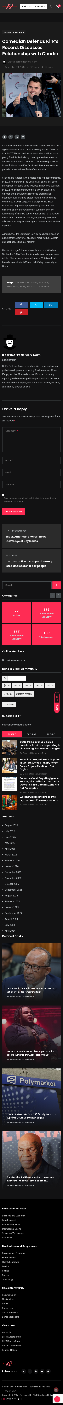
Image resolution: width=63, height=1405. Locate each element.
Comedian (31, 282)
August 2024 (11, 919)
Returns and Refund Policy (14, 1387)
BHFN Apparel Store (11, 1336)
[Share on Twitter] (10, 137)
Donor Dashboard (10, 1317)
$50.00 (49, 685)
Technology (7, 1279)
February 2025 (12, 901)
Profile (5, 1303)
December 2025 (13, 872)
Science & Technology (13, 1233)
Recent (12, 734)
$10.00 (17, 685)
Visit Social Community (33, 6)
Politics (5, 1270)
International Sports (11, 1229)
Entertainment (9, 1220)
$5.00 (7, 685)
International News (14, 32)
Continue (9, 704)
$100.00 (8, 694)
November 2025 (13, 878)
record (31, 286)
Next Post (11, 555)
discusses (12, 286)
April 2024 (10, 930)
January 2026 (12, 866)
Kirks (22, 286)
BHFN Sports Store (11, 1341)
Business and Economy (13, 1215)
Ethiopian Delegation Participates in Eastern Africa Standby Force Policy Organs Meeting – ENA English (40, 764)
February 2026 (12, 860)
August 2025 (11, 895)
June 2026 (10, 837)
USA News (7, 1237)
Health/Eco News (10, 1262)
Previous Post (20, 530)
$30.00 (38, 685)
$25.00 (28, 685)
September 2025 (13, 889)
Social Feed (7, 1308)
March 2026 (11, 854)
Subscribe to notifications (17, 724)
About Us (6, 1332)
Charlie (20, 282)
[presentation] (52, 595)
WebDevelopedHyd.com (44, 1395)
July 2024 (10, 925)
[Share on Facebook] (4, 137)
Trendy (51, 734)
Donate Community (11, 1345)
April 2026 (10, 848)
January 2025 (12, 907)
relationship (43, 286)
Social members (10, 1312)
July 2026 (10, 831)
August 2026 (11, 825)
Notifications (8, 1299)
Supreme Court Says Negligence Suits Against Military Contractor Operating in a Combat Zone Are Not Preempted (39, 783)
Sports (5, 1275)
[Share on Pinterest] (23, 137)
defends (43, 282)
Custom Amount (24, 694)
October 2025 (12, 884)
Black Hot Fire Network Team (21, 355)
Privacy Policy (10, 1391)
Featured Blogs (9, 1350)
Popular (31, 734)
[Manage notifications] (56, 1389)
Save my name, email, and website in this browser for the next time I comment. (30, 500)
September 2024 (13, 913)
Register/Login (9, 1295)
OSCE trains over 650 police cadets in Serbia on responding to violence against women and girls (40, 745)
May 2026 (10, 843)
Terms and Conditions (40, 1387)
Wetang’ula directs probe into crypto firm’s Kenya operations (39, 798)
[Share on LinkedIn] (17, 137)
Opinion (5, 1266)
